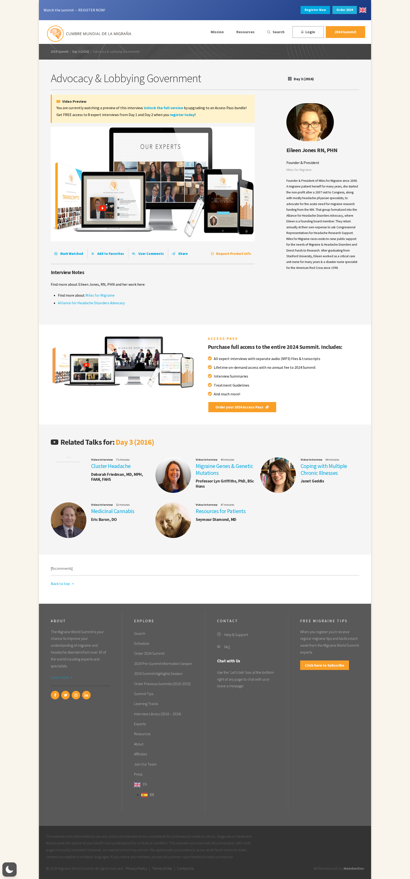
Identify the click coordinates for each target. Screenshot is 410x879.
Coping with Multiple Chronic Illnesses (324, 469)
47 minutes (227, 504)
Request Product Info (233, 254)
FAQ (227, 647)
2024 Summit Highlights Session (158, 673)
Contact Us (185, 868)
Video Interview (102, 459)
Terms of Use (162, 868)
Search (278, 31)
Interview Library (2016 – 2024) (157, 713)
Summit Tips (143, 693)
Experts (140, 723)
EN (145, 784)
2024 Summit (345, 31)
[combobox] (362, 10)
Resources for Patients (221, 511)
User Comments (151, 254)
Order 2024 (344, 10)
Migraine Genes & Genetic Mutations (224, 469)
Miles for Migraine (100, 295)
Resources (245, 31)
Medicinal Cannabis (112, 511)
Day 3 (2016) (80, 52)
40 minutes (227, 459)
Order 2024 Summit (149, 653)
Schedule (141, 643)
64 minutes (332, 459)
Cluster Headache (110, 466)
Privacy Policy (136, 868)
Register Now (315, 10)
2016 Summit (59, 52)
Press (138, 774)
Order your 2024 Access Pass (239, 407)
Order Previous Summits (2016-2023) (162, 683)
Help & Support (236, 634)
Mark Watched (71, 254)
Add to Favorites (110, 254)
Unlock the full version (163, 107)
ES (152, 794)
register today (182, 114)
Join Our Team (145, 764)
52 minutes (123, 504)
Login (310, 31)
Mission (217, 31)
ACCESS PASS (223, 338)
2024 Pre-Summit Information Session (163, 663)
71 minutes (123, 459)
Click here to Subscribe (324, 665)
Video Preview (73, 101)
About (138, 744)
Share (182, 254)
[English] (362, 10)
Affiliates (140, 754)
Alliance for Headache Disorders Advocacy (91, 302)
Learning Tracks (146, 703)
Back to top (60, 583)
